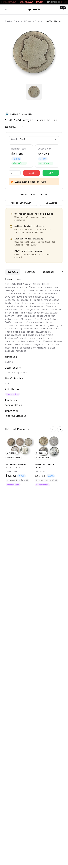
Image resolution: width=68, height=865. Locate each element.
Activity (30, 272)
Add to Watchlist (21, 203)
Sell (31, 173)
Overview (12, 272)
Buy (51, 173)
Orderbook (48, 272)
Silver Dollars (33, 21)
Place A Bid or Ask (32, 194)
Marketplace (12, 21)
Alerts (53, 203)
